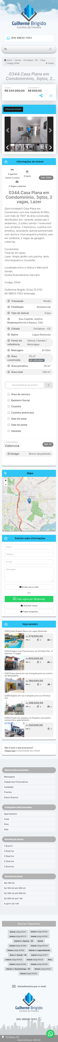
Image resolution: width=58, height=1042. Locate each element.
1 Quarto (8, 846)
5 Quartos (9, 866)
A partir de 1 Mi (11, 903)
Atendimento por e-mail (31, 986)
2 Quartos (9, 851)
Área (6, 824)
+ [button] (6, 480)
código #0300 (39, 964)
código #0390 (39, 936)
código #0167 (39, 955)
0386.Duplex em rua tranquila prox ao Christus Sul (27, 696)
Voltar (51, 63)
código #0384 (18, 946)
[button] (8, 130)
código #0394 (39, 932)
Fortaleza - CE (30, 60)
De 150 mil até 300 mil (14, 888)
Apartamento (10, 814)
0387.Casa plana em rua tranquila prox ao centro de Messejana (28, 674)
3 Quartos (9, 856)
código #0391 (43, 969)
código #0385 (18, 964)
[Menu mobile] (5, 49)
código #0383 (28, 973)
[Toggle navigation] (50, 49)
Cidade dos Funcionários (16, 782)
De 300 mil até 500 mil (15, 893)
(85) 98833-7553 (21, 37)
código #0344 (39, 946)
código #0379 (18, 936)
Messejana (9, 776)
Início (9, 60)
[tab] (13, 109)
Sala (6, 829)
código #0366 (16, 950)
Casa (42, 60)
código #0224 (35, 960)
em (23, 941)
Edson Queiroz (11, 797)
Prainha (8, 792)
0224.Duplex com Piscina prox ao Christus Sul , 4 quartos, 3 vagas (29, 652)
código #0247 (18, 932)
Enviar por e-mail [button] (30, 587)
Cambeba (8, 787)
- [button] (6, 484)
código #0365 (14, 960)
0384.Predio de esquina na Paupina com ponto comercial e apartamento (28, 719)
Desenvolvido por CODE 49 (29, 1040)
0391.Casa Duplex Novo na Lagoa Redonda (26, 631)
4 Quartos (9, 861)
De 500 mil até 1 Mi (13, 898)
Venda (18, 60)
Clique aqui (10, 750)
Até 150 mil (9, 883)
